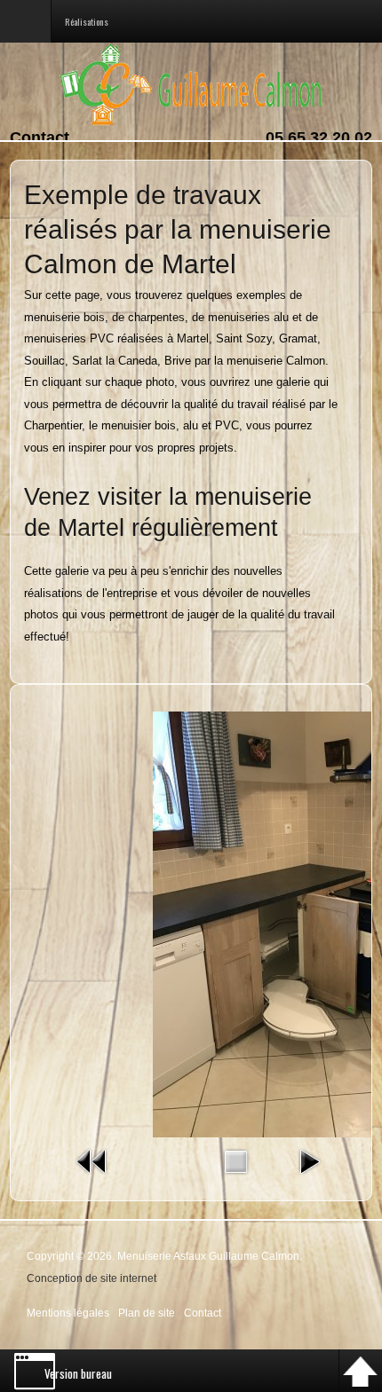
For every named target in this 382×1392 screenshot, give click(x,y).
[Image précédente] (92, 1161)
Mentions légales (68, 1312)
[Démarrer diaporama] (309, 1161)
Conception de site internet (91, 1278)
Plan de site (146, 1312)
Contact (39, 137)
